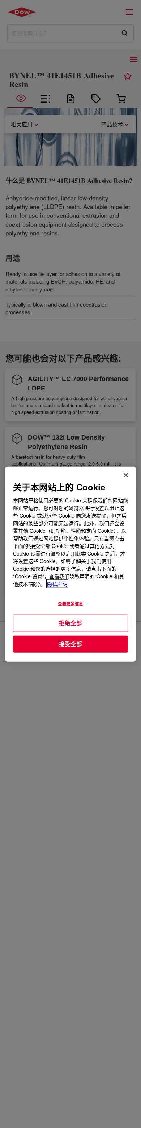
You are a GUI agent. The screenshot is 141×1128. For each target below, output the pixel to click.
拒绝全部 (70, 623)
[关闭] (126, 475)
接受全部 (70, 644)
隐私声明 (57, 583)
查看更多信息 (70, 603)
